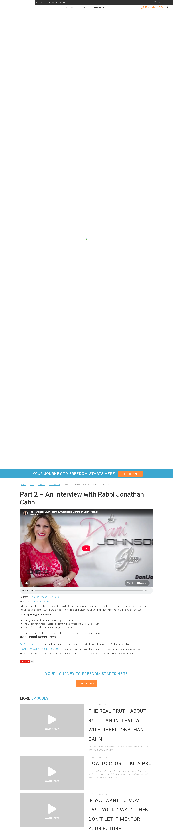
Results (84, 7)
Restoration (54, 484)
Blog (32, 484)
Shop (158, 2)
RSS (49, 601)
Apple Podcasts (37, 601)
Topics (41, 484)
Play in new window (38, 596)
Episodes (39, 698)
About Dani (70, 7)
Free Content (99, 7)
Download (54, 596)
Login (166, 2)
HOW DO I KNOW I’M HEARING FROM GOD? (40, 648)
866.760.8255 (39, 3)
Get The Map (130, 473)
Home (23, 484)
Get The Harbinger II (30, 644)
